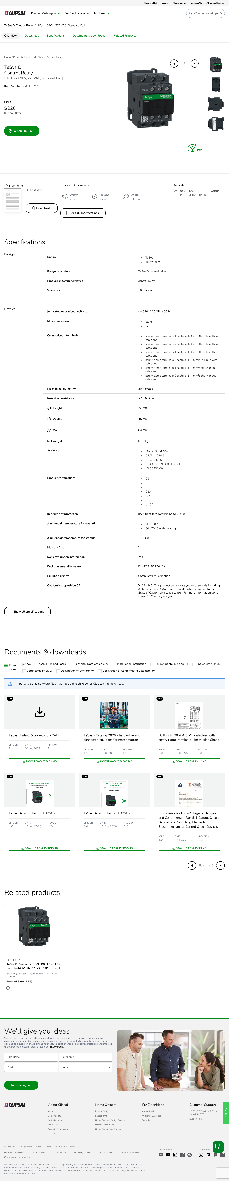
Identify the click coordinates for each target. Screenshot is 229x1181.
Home (7, 57)
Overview (10, 36)
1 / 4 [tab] (184, 63)
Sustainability (54, 1115)
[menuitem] (45, 13)
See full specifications (84, 213)
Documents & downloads (89, 36)
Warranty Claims (82, 1152)
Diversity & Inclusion (58, 1129)
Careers (51, 1133)
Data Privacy (60, 1152)
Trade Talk (147, 1120)
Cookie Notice (38, 1152)
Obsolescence (105, 1152)
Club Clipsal (148, 1111)
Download (43, 208)
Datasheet (32, 36)
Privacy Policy (56, 1047)
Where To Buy (22, 131)
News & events (55, 1124)
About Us (52, 1111)
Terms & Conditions (130, 1152)
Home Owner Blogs (104, 1124)
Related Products (124, 36)
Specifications (56, 36)
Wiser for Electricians (152, 1115)
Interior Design (102, 1111)
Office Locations (56, 1120)
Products (18, 57)
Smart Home (101, 1115)
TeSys (41, 57)
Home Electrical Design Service (110, 1120)
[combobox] (85, 1067)
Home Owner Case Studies (108, 1129)
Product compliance (13, 1152)
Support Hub (195, 1118)
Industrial (30, 57)
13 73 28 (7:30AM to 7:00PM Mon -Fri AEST (203, 1113)
